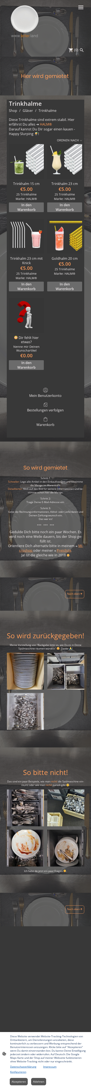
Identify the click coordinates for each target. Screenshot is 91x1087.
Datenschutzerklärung (23, 1066)
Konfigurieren (18, 1072)
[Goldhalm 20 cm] (64, 236)
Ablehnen (38, 1081)
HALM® (46, 124)
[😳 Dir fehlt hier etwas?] (26, 315)
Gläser (28, 110)
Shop (13, 110)
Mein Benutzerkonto (45, 395)
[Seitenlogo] (24, 21)
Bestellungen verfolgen (45, 410)
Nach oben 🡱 (74, 594)
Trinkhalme (48, 110)
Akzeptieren (19, 1081)
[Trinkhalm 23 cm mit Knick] (26, 236)
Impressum (50, 1066)
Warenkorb (45, 424)
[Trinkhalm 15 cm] (26, 161)
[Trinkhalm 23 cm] (64, 161)
